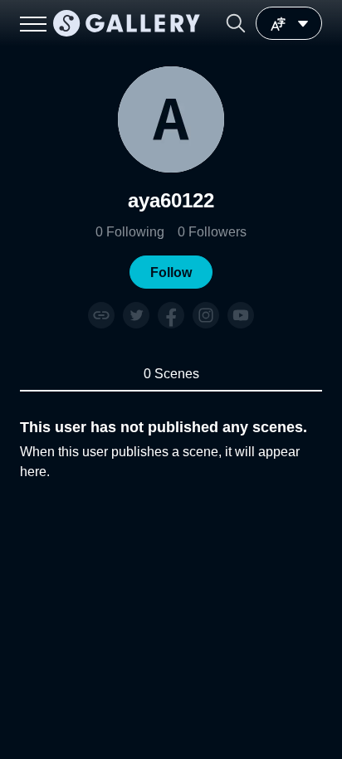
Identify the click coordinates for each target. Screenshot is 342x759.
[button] (235, 23)
